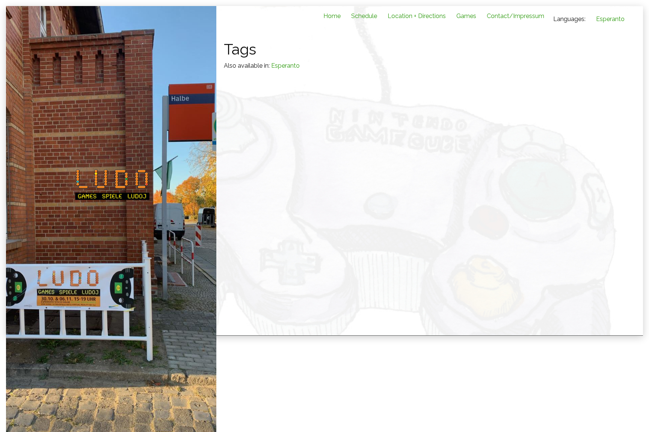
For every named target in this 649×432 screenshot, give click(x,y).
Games (466, 16)
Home (332, 16)
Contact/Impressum (515, 16)
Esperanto (610, 19)
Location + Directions (417, 16)
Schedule (364, 16)
